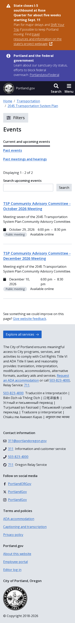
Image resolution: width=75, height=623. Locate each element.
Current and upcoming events (26, 141)
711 (26, 385)
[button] (56, 88)
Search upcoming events (22, 180)
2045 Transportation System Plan (33, 106)
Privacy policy (13, 534)
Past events (12, 150)
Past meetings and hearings (25, 159)
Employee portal (15, 562)
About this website (17, 554)
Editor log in (12, 570)
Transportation (28, 101)
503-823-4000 (59, 380)
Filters (18, 117)
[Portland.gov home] (19, 88)
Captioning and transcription (25, 527)
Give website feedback (29, 318)
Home (7, 101)
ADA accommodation (18, 519)
